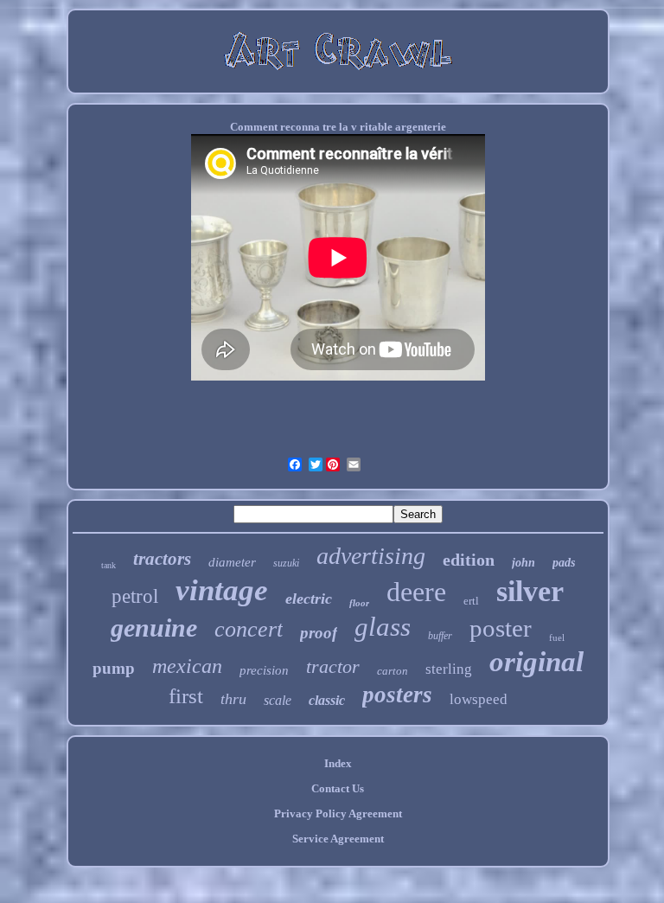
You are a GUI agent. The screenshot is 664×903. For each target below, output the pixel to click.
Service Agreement (338, 838)
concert (248, 629)
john (523, 562)
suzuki (286, 563)
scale (277, 700)
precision (264, 670)
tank (108, 565)
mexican (187, 666)
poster (500, 628)
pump (114, 668)
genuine (154, 627)
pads (563, 562)
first (186, 696)
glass (382, 627)
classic (327, 700)
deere (416, 591)
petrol (135, 596)
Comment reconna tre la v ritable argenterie (338, 126)
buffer (440, 636)
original (536, 661)
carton (392, 670)
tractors (162, 558)
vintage (222, 590)
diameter (232, 562)
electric (308, 598)
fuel (557, 637)
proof (318, 633)
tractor (333, 666)
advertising (370, 555)
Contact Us (337, 788)
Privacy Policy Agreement (338, 813)
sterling (448, 669)
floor (359, 603)
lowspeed (479, 699)
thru (233, 699)
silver (530, 591)
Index (338, 763)
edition (469, 559)
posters (397, 695)
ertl (471, 600)
